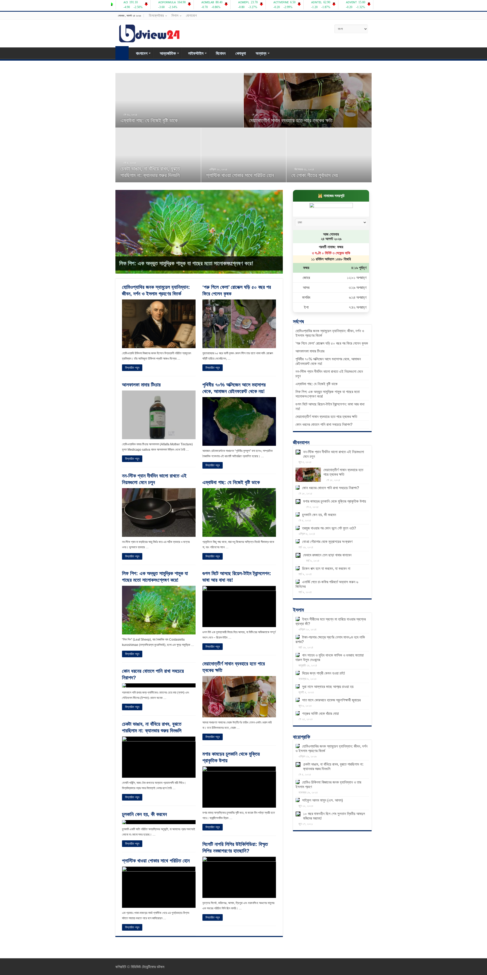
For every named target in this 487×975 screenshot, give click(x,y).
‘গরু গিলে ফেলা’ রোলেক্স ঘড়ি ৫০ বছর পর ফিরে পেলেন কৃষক (331, 343)
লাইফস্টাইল (195, 53)
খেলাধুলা (240, 53)
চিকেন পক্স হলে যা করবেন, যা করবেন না (326, 568)
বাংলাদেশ (141, 53)
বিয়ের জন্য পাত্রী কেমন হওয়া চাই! (323, 673)
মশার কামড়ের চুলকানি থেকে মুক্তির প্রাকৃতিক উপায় (334, 501)
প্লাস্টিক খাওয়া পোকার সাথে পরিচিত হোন (240, 175)
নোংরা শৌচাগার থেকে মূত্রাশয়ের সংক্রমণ (327, 541)
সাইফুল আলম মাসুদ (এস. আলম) (322, 800)
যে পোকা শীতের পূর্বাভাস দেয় (314, 175)
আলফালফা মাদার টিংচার (141, 384)
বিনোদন (220, 53)
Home (122, 52)
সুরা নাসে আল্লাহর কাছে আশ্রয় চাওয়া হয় (328, 686)
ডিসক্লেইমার (156, 15)
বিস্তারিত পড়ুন (132, 367)
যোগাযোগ (191, 15)
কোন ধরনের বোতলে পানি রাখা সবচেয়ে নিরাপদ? (323, 424)
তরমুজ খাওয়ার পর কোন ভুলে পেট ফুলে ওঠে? (329, 528)
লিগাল (174, 15)
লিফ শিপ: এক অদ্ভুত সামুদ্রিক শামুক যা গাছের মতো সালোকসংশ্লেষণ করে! (186, 263)
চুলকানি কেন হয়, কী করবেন (144, 814)
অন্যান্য (261, 53)
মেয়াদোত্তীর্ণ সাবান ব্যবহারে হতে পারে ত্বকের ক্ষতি (291, 120)
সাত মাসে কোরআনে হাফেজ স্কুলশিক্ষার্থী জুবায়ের (331, 700)
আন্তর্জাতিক (168, 53)
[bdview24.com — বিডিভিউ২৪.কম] (149, 32)
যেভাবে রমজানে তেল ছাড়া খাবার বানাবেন (327, 555)
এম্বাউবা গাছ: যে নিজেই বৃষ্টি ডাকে (149, 120)
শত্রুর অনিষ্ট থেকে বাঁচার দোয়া (320, 713)
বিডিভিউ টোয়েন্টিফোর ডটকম (147, 967)
